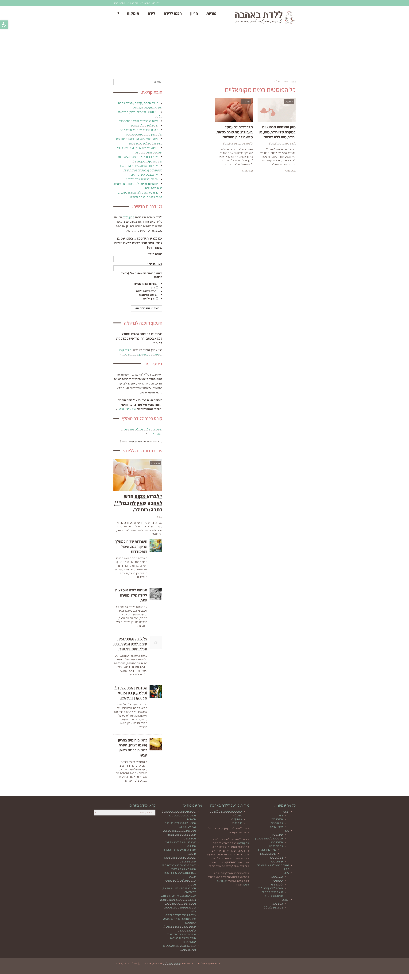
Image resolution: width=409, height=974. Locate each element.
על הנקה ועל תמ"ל (273, 907)
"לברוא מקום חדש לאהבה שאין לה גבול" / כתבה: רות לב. (138, 503)
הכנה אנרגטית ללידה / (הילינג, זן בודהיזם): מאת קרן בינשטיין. (131, 692)
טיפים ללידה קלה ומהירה (144, 125)
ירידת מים (278, 880)
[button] (4, 24)
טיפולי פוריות (276, 826)
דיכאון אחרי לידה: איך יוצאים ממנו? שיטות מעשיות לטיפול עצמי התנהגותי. (179, 815)
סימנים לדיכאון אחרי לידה (270, 888)
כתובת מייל (154, 254)
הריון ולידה (128, 217)
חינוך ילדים (149, 298)
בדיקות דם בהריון (268, 853)
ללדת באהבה (289, 143)
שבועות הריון (132, 2)
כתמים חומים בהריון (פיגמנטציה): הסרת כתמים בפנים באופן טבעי (132, 747)
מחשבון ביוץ (145, 2)
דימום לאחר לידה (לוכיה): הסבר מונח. (138, 121)
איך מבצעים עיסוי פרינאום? (143, 174)
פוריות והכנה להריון (145, 284)
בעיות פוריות (276, 823)
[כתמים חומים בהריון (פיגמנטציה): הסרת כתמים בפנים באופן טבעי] (156, 744)
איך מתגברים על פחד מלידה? (142, 179)
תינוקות (285, 899)
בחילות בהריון (276, 857)
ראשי (293, 81)
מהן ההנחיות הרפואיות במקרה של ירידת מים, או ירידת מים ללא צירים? (277, 131)
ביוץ (281, 815)
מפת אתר (238, 823)
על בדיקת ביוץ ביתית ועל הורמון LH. (178, 895)
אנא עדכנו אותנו (127, 409)
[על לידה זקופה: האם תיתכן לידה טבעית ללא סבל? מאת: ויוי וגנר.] (156, 642)
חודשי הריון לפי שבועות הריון (269, 838)
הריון (153, 287)
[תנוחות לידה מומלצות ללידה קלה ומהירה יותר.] (156, 594)
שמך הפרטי (154, 263)
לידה (286, 872)
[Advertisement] (204, 53)
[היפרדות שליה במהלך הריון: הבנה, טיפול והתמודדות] (156, 545)
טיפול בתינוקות (147, 295)
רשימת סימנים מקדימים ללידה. (180, 915)
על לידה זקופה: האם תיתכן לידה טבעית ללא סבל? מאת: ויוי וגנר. (130, 643)
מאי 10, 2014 (275, 143)
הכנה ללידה (277, 876)
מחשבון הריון (119, 2)
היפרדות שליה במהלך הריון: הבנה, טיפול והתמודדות (131, 546)
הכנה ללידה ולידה (146, 291)
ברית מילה (278, 903)
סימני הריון (277, 834)
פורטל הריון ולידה (171, 963)
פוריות (286, 811)
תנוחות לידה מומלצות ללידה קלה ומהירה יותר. (131, 594)
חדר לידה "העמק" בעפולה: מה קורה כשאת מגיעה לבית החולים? (234, 131)
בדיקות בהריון (276, 846)
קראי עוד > (290, 170)
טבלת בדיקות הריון (267, 849)
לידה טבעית (277, 884)
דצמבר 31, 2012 (231, 143)
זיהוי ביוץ (155, 2)
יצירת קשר (237, 819)
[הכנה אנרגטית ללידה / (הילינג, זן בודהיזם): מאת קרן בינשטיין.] (156, 691)
